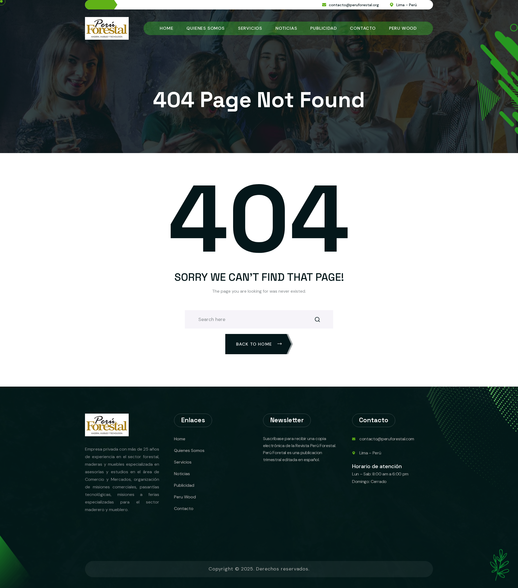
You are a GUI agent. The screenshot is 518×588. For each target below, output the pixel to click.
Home (166, 28)
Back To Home (255, 344)
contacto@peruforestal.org (354, 4)
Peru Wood (403, 28)
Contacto (363, 28)
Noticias (286, 28)
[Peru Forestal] (107, 28)
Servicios (250, 28)
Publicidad (323, 28)
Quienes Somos (205, 28)
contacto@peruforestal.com (386, 439)
